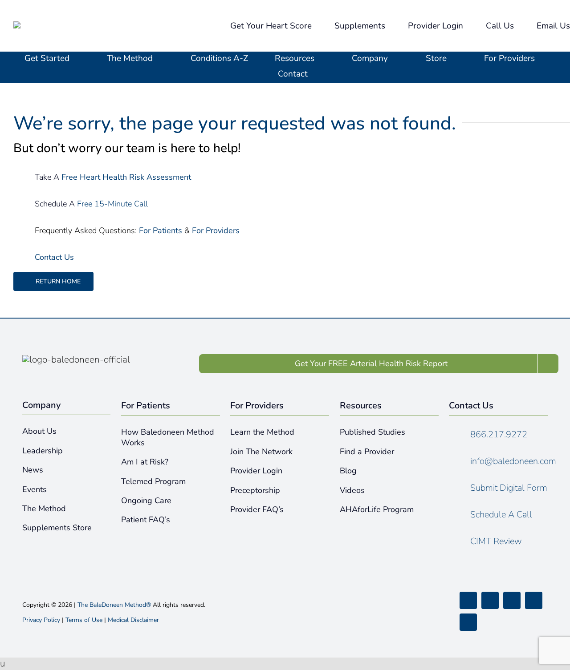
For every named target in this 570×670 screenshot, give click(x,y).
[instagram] (512, 600)
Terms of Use (83, 620)
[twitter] (490, 600)
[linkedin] (468, 622)
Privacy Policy (41, 620)
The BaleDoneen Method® (114, 605)
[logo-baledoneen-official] (67, 26)
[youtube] (533, 600)
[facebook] (468, 600)
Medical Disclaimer (133, 620)
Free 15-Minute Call (113, 203)
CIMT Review (496, 541)
